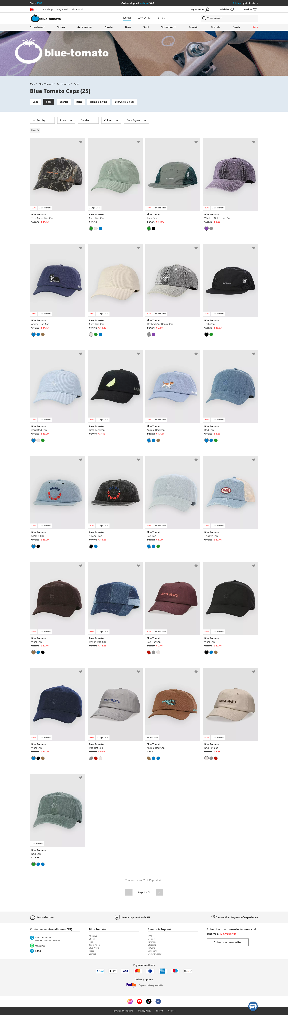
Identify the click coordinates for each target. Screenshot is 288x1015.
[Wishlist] (82, 140)
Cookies (172, 1010)
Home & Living (98, 101)
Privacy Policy (144, 1010)
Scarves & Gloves (124, 101)
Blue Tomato (46, 84)
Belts (79, 101)
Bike (128, 27)
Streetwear (37, 27)
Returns (151, 947)
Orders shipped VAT (137, 3)
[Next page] (159, 892)
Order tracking (155, 953)
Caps (76, 84)
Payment (152, 941)
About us (93, 935)
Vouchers (152, 950)
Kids (161, 18)
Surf (146, 27)
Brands (215, 27)
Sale (255, 27)
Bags (35, 101)
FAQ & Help (62, 9)
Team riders (94, 944)
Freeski (193, 27)
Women (144, 18)
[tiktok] (149, 1001)
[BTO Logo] (67, 18)
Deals (236, 27)
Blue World (78, 9)
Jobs (91, 941)
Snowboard (168, 27)
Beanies (64, 101)
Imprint (159, 1010)
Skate (108, 27)
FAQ (150, 935)
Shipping (152, 944)
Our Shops (48, 9)
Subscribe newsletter (228, 942)
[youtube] (139, 1001)
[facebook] (158, 1001)
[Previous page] (128, 892)
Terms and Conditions (123, 1010)
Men (127, 18)
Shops (92, 938)
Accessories (84, 27)
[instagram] (130, 1001)
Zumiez (92, 953)
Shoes (61, 27)
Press (91, 950)
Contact (151, 938)
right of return (245, 3)
